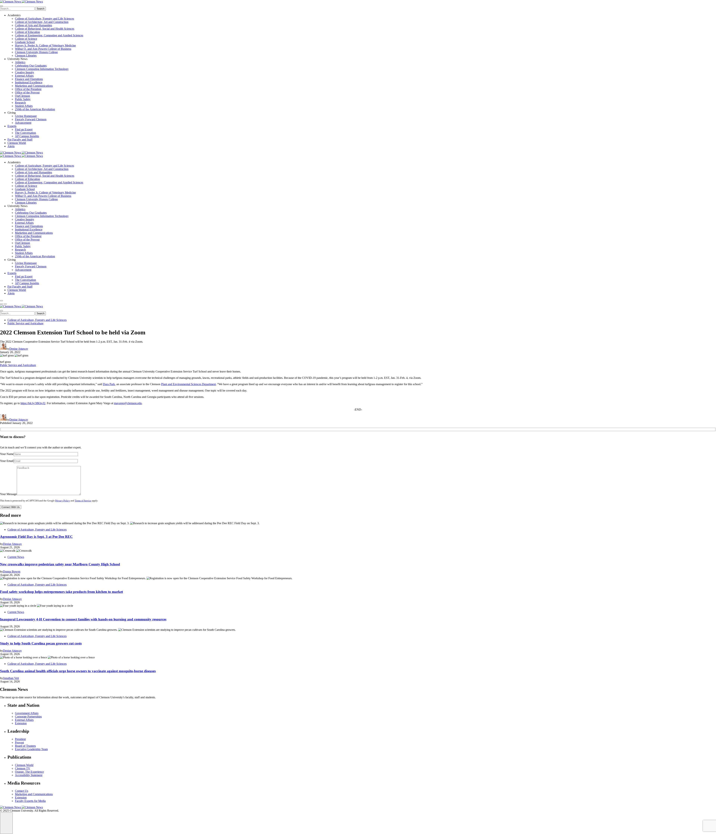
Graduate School (25, 42)
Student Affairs (24, 105)
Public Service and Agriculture (25, 323)
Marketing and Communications (34, 85)
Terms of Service (83, 500)
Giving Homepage (26, 116)
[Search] (1, 300)
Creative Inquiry (24, 72)
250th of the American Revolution (35, 109)
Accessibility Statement (28, 775)
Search (40, 8)
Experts (11, 126)
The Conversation (25, 132)
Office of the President (28, 89)
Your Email (6, 460)
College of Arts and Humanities (33, 25)
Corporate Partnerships (28, 716)
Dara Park (109, 384)
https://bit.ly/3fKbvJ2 (33, 403)
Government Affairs (26, 713)
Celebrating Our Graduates (31, 65)
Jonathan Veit (11, 678)
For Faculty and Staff (19, 139)
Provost (19, 742)
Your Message (8, 494)
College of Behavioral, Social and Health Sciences (44, 28)
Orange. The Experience (29, 771)
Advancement (23, 122)
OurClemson (22, 95)
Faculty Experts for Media (30, 800)
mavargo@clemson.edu (128, 403)
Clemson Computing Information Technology (42, 69)
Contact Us (21, 790)
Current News (15, 557)
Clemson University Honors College (36, 52)
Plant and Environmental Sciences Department (188, 384)
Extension (21, 723)
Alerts (11, 146)
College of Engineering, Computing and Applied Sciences (49, 35)
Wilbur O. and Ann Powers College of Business (43, 48)
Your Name (7, 454)
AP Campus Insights (27, 136)
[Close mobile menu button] (1, 6)
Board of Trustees (25, 745)
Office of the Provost (27, 92)
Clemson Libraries (26, 55)
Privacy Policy (62, 500)
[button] (1, 304)
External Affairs (24, 75)
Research (20, 102)
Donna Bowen (11, 571)
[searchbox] (17, 9)
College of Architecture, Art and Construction (41, 22)
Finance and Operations (29, 79)
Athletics (20, 62)
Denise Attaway (18, 348)
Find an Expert (23, 129)
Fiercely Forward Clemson (30, 119)
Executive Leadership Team (31, 749)
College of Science (26, 38)
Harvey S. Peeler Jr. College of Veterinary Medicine (45, 45)
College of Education (27, 32)
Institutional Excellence (28, 82)
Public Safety (23, 99)
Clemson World (16, 142)
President (20, 739)
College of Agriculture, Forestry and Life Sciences (44, 18)
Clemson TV (22, 768)
